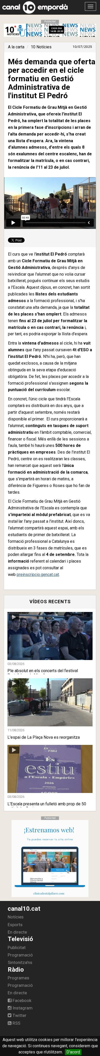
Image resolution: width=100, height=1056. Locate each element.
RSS (16, 1023)
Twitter (19, 1015)
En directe (17, 932)
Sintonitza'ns (20, 962)
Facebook (21, 1000)
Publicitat (17, 947)
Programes (18, 977)
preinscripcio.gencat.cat (38, 574)
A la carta (16, 46)
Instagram (22, 1007)
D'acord (73, 1052)
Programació (20, 955)
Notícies (16, 916)
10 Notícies (41, 46)
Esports (15, 924)
